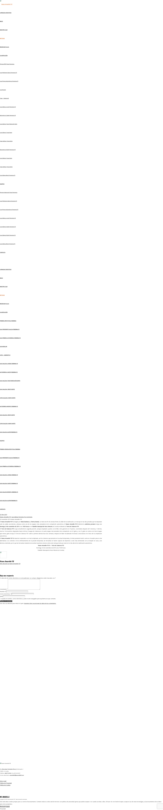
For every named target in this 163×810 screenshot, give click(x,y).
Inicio (1, 278)
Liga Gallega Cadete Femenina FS (9, 483)
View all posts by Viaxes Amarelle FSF (10, 563)
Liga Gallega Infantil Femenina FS (9, 492)
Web (1, 596)
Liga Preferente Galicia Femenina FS (9, 329)
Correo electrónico (5, 594)
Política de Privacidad (6, 783)
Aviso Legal (3, 781)
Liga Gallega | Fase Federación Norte (10, 380)
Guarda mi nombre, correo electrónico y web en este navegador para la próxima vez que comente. (28, 598)
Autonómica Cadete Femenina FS (9, 372)
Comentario (4, 589)
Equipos (2, 440)
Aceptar (7, 806)
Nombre (3, 591)
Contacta (2, 509)
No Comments (28, 517)
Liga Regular (3, 346)
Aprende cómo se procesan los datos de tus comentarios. (40, 603)
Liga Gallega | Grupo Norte (7, 389)
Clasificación (3, 312)
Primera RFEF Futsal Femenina (8, 320)
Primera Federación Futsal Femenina (10, 449)
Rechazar (2, 806)
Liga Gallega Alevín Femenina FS (8, 432)
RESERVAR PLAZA (4, 303)
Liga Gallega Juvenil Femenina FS (9, 363)
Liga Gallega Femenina (17, 517)
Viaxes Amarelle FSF (5, 517)
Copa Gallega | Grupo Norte (7, 398)
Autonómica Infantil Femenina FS (9, 406)
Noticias (2, 295)
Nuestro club (3, 286)
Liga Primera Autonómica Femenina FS (10, 338)
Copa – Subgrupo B (5, 355)
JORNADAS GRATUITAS (5, 269)
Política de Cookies (5, 785)
